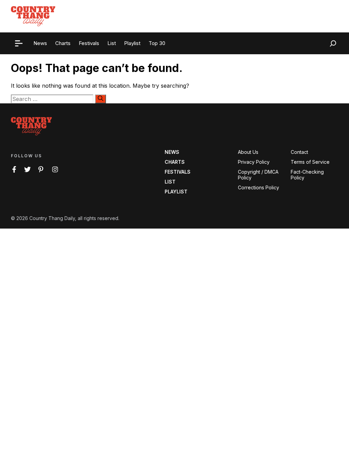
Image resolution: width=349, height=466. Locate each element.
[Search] (100, 98)
